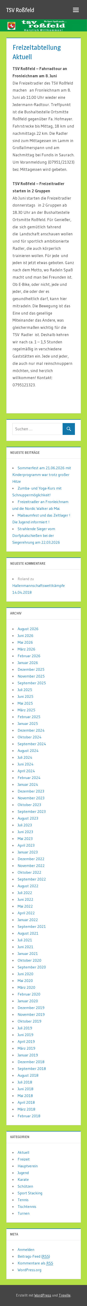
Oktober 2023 (29, 804)
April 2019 (26, 1041)
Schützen (25, 1186)
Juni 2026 (25, 635)
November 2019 (31, 1014)
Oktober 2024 (30, 737)
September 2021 (32, 926)
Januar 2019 (28, 1055)
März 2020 (26, 987)
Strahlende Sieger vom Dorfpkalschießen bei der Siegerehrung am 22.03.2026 (36, 535)
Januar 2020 (28, 1000)
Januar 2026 (28, 662)
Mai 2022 (25, 906)
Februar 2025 (29, 716)
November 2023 (31, 797)
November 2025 (31, 676)
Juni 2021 (25, 946)
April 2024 (26, 770)
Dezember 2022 (31, 858)
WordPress (42, 1295)
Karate (23, 1179)
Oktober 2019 (29, 1021)
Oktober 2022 (29, 872)
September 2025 (32, 682)
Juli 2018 (25, 1082)
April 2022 (26, 912)
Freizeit (24, 1159)
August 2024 (28, 750)
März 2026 (26, 649)
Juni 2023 (25, 831)
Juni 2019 (25, 1034)
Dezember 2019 (31, 1007)
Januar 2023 (28, 852)
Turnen (23, 1213)
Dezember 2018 (31, 1061)
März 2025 (26, 709)
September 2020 (32, 967)
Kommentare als (35, 1263)
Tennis (23, 1199)
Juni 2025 (25, 696)
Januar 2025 (28, 723)
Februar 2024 (29, 777)
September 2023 (32, 811)
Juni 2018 (25, 1088)
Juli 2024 (25, 757)
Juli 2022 (25, 892)
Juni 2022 (25, 899)
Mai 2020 (25, 980)
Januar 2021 (28, 953)
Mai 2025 (25, 703)
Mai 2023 (25, 838)
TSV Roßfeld (20, 10)
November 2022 (31, 865)
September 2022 (32, 879)
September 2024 (32, 743)
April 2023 (26, 845)
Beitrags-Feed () (34, 1256)
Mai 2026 (25, 642)
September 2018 (32, 1068)
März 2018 (26, 1109)
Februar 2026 (29, 655)
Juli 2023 (25, 825)
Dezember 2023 (31, 791)
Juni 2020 (25, 973)
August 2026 (28, 628)
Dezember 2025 (31, 669)
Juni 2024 (26, 764)
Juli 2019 (25, 1027)
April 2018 (26, 1102)
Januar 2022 (28, 919)
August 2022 (28, 885)
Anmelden (26, 1249)
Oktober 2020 (29, 960)
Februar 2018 (29, 1115)
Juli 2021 (25, 940)
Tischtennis (27, 1206)
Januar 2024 (28, 784)
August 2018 (28, 1075)
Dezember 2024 (31, 730)
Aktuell (23, 1152)
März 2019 (26, 1048)
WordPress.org (29, 1269)
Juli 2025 (25, 689)
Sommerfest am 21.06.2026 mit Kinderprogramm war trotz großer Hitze (41, 474)
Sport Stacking (30, 1193)
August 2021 (28, 933)
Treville (65, 1295)
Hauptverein (28, 1165)
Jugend (23, 1172)
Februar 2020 (29, 994)
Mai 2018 (25, 1095)
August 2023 (28, 818)
